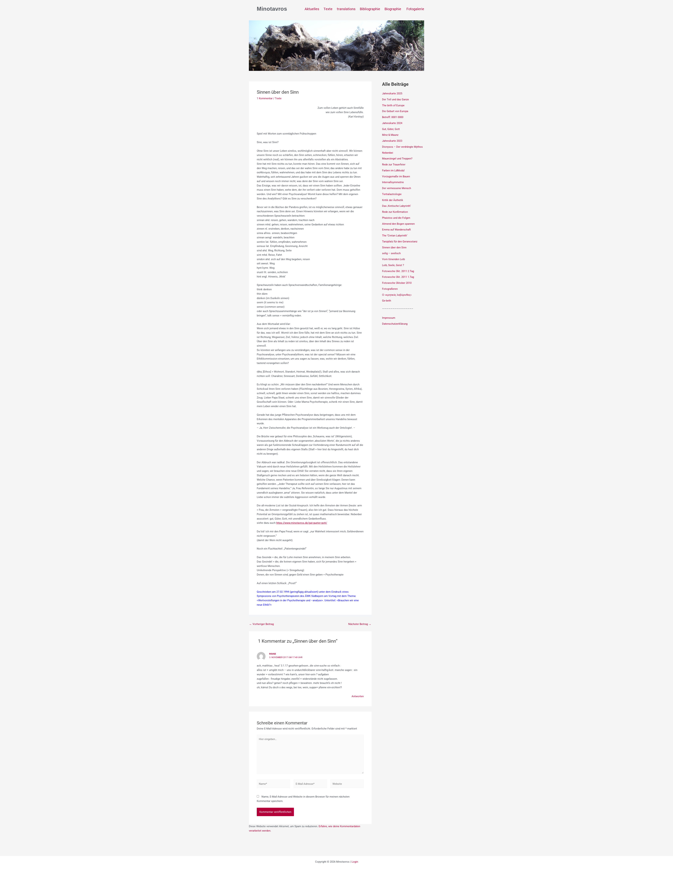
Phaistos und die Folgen (396, 217)
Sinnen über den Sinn (394, 247)
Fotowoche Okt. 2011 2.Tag (398, 271)
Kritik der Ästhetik (392, 200)
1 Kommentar (265, 98)
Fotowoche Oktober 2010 (397, 282)
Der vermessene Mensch (396, 188)
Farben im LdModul (393, 170)
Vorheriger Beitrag (261, 624)
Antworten (358, 696)
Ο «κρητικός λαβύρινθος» (397, 294)
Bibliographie (370, 8)
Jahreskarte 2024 (392, 123)
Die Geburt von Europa (395, 111)
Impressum (388, 317)
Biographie (393, 8)
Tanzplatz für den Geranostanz (399, 241)
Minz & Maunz (390, 134)
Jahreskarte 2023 (392, 140)
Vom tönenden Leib (393, 259)
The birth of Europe (393, 105)
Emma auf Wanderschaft (396, 229)
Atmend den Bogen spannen (398, 223)
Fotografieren (390, 288)
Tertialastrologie (392, 194)
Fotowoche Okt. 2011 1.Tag (398, 277)
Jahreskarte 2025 (392, 93)
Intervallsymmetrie (393, 182)
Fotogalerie (415, 8)
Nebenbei (387, 152)
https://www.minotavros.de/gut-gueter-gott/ (301, 522)
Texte (328, 8)
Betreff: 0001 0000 (392, 117)
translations (346, 8)
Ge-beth (386, 300)
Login (355, 861)
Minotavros (272, 9)
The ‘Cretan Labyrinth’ (394, 235)
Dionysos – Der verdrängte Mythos (402, 146)
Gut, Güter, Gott (391, 129)
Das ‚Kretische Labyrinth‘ (396, 205)
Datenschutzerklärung (394, 323)
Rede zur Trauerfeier (393, 164)
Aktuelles (312, 8)
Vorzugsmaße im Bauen (396, 176)
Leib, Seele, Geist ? (393, 265)
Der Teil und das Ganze (395, 99)
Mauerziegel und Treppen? (397, 158)
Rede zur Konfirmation (395, 211)
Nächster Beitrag (359, 624)
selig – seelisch (391, 253)
